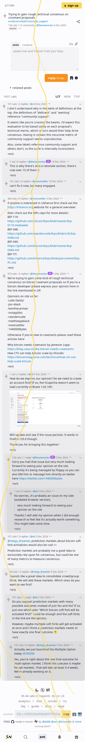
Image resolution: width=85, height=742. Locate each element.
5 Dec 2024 (40, 374)
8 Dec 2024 (40, 103)
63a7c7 (47, 726)
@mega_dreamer (19, 541)
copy (66, 714)
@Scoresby (65, 721)
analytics (24, 701)
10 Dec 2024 (55, 181)
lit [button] (58, 96)
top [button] (77, 96)
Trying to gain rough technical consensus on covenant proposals (38, 15)
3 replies (23, 273)
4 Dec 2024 (60, 25)
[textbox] (44, 59)
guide (35, 706)
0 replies (21, 161)
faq (23, 706)
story (48, 706)
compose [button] (27, 44)
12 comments (26, 25)
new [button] (67, 96)
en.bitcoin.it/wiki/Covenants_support (28, 21)
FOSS (7, 721)
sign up (73, 5)
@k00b (46, 721)
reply (56, 78)
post (42, 737)
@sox (54, 721)
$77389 (9, 5)
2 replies (23, 103)
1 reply (27, 457)
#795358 (28, 653)
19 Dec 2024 (58, 161)
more (78, 721)
